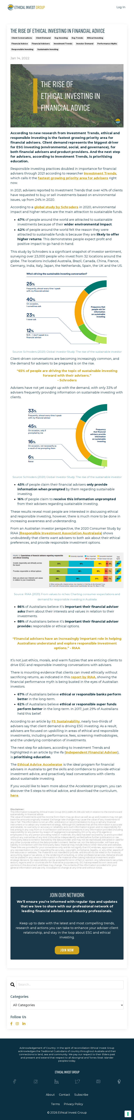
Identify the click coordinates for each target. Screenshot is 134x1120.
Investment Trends (100, 173)
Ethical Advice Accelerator (39, 764)
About (50, 1094)
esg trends (77, 38)
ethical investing (95, 38)
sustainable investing (47, 49)
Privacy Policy (73, 1104)
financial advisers (41, 44)
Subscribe (81, 1094)
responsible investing (22, 49)
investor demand (84, 44)
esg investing (61, 38)
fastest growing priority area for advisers (73, 178)
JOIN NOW (67, 950)
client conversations (22, 38)
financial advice (20, 44)
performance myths (107, 44)
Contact (64, 1094)
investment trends (63, 44)
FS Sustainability (66, 721)
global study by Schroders (56, 207)
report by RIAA (83, 677)
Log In (121, 7)
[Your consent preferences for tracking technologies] (128, 1114)
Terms (55, 1104)
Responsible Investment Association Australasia (60, 533)
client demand (43, 38)
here (14, 795)
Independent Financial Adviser (91, 752)
